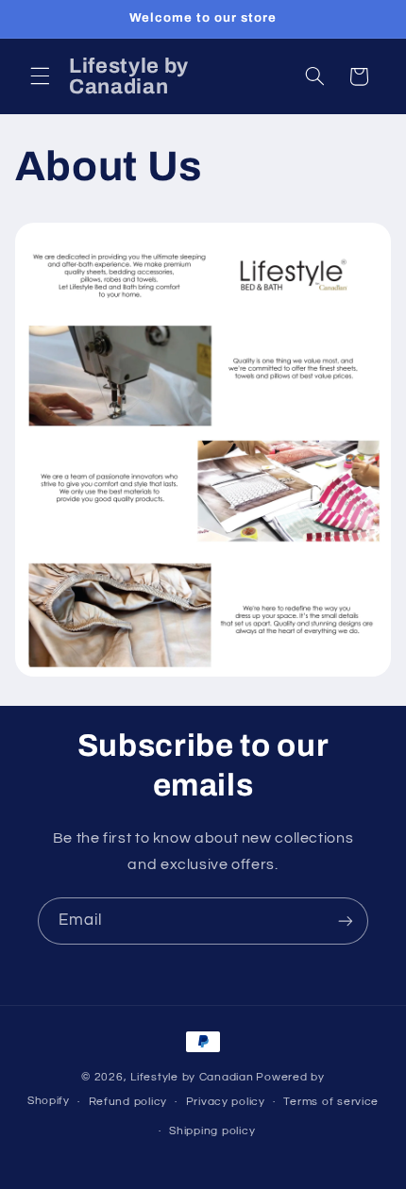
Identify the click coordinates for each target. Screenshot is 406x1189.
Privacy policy (225, 1102)
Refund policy (128, 1102)
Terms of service (331, 1102)
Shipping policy (212, 1131)
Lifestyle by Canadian (191, 1077)
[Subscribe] (345, 920)
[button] (39, 76)
